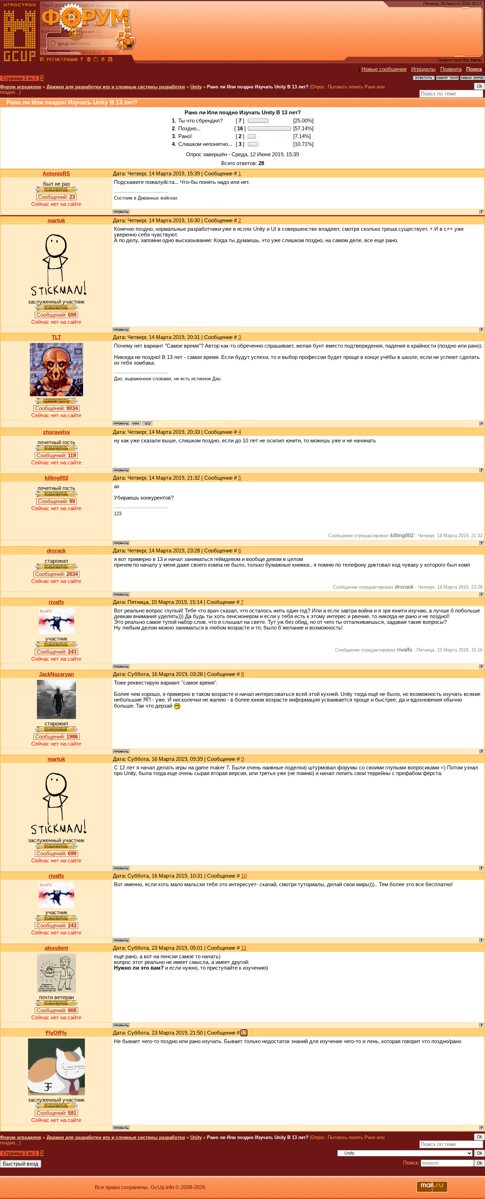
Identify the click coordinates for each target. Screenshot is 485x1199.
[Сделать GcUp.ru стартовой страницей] (88, 60)
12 (244, 1033)
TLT (56, 337)
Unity (196, 86)
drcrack (56, 551)
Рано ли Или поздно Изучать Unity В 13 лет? (258, 86)
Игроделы (423, 69)
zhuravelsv (56, 432)
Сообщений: (56, 197)
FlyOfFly (56, 1033)
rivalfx (56, 602)
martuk (56, 220)
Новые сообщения (384, 69)
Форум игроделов (20, 86)
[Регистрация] (62, 60)
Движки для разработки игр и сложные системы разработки (116, 86)
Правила (451, 69)
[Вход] (81, 60)
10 (244, 876)
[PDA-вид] (103, 60)
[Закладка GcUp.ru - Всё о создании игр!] (95, 60)
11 (243, 948)
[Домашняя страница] (136, 423)
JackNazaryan (56, 674)
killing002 (56, 478)
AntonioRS (56, 173)
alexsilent (56, 948)
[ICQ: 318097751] (147, 423)
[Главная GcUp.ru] (20, 60)
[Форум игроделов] (42, 60)
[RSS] (110, 60)
